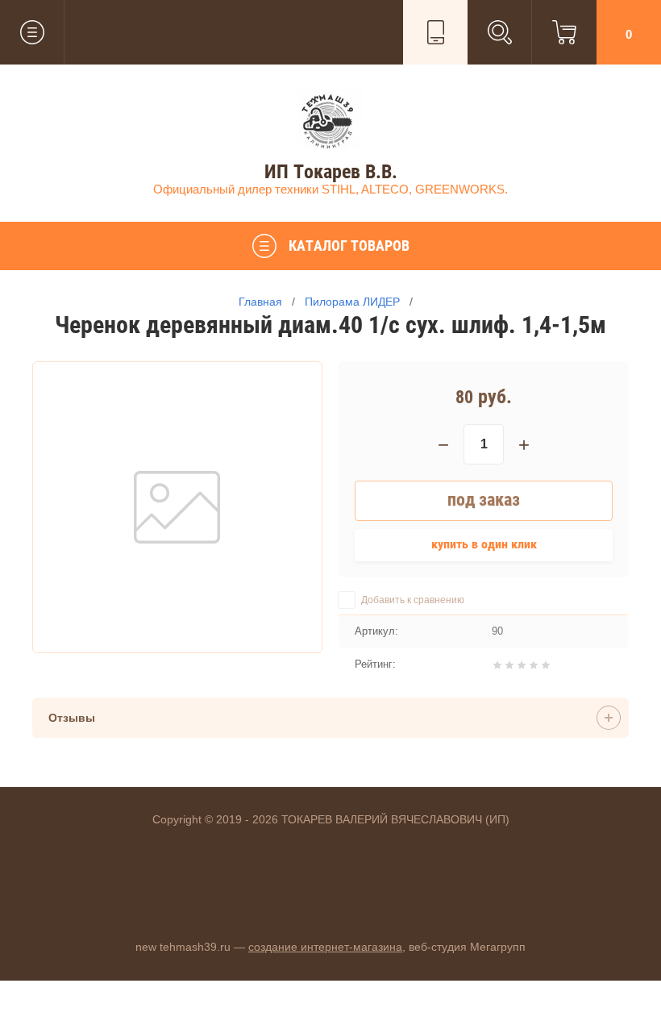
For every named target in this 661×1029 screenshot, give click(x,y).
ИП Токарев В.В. (330, 171)
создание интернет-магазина (325, 946)
